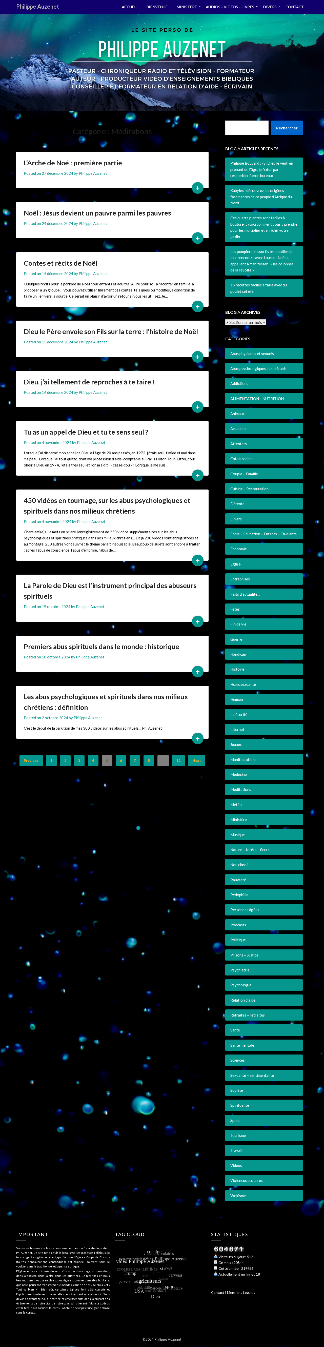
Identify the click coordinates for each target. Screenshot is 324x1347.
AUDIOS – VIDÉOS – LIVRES (230, 7)
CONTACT (295, 7)
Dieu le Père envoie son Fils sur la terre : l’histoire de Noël (111, 331)
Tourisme (238, 1135)
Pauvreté (238, 879)
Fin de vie (238, 624)
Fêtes (235, 609)
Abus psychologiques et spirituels (258, 368)
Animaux (237, 413)
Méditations (240, 789)
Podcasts (238, 925)
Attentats (238, 443)
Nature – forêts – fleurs (250, 849)
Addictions (239, 383)
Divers (236, 519)
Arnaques (238, 428)
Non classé (239, 864)
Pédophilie (239, 894)
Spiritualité (239, 1105)
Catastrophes (241, 458)
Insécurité (238, 714)
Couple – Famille (244, 474)
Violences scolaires (246, 1180)
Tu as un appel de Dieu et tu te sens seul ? (86, 432)
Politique (238, 940)
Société (236, 1090)
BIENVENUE (157, 7)
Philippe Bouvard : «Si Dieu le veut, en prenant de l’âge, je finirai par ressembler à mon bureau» (261, 169)
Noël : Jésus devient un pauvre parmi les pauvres (97, 213)
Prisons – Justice (244, 955)
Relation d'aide (242, 1000)
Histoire (237, 669)
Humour (237, 699)
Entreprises (240, 579)
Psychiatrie (240, 970)
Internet (237, 729)
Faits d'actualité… (245, 594)
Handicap (238, 654)
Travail (236, 1150)
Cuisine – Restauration (249, 488)
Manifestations (243, 759)
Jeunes (236, 744)
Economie (238, 548)
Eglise (235, 564)
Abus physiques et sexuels (252, 353)
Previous (31, 760)
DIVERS (270, 7)
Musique (237, 834)
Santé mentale (242, 1045)
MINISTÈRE (186, 7)
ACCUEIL (129, 7)
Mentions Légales (241, 1292)
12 (178, 760)
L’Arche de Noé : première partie (73, 163)
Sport (235, 1120)
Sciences (237, 1060)
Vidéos (236, 1165)
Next (196, 760)
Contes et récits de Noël (60, 263)
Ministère (238, 819)
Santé (235, 1030)
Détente (237, 503)
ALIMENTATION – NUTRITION (257, 398)
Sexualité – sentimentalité (252, 1075)
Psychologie (240, 985)
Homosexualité (243, 684)
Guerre (236, 639)
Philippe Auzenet (37, 6)
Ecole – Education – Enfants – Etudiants (263, 534)
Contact (217, 1292)
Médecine (238, 774)
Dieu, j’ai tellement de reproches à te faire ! (89, 382)
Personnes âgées (244, 909)
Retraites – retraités (247, 1015)
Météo (236, 804)
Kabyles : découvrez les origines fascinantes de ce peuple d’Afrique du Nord (261, 196)
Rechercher (287, 127)
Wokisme (238, 1195)
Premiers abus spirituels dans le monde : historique (101, 646)
